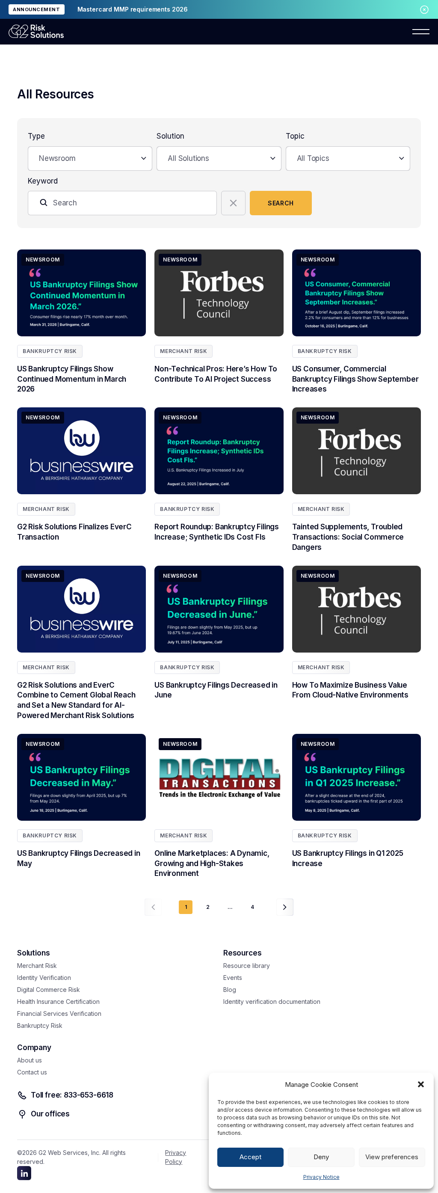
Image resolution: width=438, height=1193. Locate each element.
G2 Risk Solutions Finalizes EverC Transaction (74, 531)
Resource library (246, 965)
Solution (170, 136)
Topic (295, 136)
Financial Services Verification (59, 1013)
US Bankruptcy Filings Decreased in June (216, 690)
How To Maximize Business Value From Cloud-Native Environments (350, 690)
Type (36, 136)
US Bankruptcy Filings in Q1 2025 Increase (347, 858)
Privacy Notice (321, 1177)
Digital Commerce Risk (48, 989)
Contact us (32, 1072)
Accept (250, 1157)
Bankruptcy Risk (50, 351)
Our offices (50, 1114)
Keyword (43, 181)
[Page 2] (284, 907)
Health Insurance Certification (58, 1001)
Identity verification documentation (271, 1001)
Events (232, 977)
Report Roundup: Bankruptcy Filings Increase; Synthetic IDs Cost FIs (216, 531)
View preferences (391, 1157)
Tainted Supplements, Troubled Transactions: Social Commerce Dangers (348, 537)
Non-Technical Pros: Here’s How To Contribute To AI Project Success (215, 374)
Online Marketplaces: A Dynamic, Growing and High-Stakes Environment (211, 863)
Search (281, 203)
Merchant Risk (183, 351)
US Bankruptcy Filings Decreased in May (78, 858)
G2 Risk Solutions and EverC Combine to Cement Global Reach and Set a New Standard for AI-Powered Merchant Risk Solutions (76, 700)
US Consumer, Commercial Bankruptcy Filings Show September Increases (355, 379)
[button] (421, 1084)
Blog (229, 989)
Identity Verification (44, 977)
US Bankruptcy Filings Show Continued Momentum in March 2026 (71, 379)
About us (29, 1060)
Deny (321, 1157)
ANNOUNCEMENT (36, 9)
